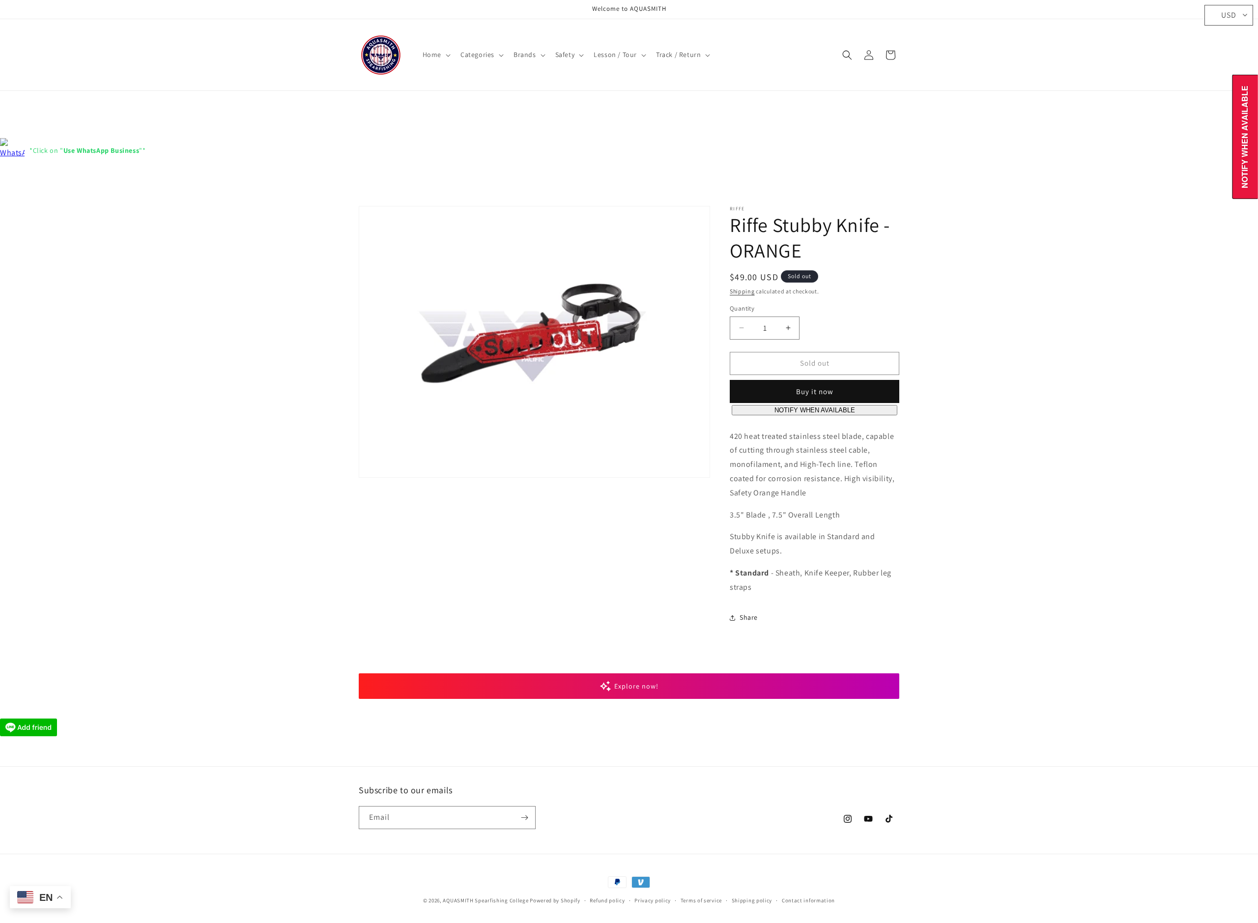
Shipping (742, 291)
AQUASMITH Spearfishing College (485, 900)
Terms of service (701, 900)
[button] (436, 54)
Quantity (742, 308)
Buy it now (814, 391)
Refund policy (607, 900)
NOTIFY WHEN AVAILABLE (814, 410)
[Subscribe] (524, 817)
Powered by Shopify (555, 900)
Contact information (808, 900)
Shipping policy (752, 900)
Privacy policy (652, 900)
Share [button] (749, 617)
